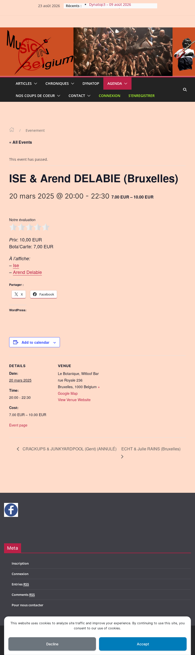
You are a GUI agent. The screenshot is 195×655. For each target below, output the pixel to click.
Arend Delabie (27, 272)
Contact (77, 95)
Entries (20, 584)
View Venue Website (74, 399)
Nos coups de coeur (35, 95)
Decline (52, 644)
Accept (143, 644)
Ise (16, 265)
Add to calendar (35, 342)
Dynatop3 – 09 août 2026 (110, 5)
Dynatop (91, 83)
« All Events (20, 142)
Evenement (35, 130)
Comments (23, 594)
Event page (18, 425)
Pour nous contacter (27, 605)
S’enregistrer (141, 95)
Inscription (20, 563)
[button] (34, 83)
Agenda (114, 83)
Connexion (109, 95)
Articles (24, 83)
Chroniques (57, 83)
